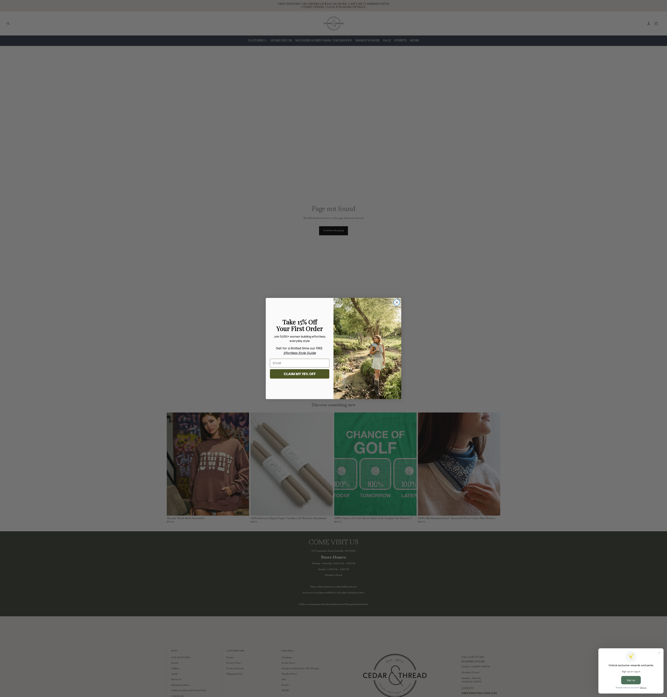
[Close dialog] (397, 302)
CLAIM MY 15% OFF (300, 373)
